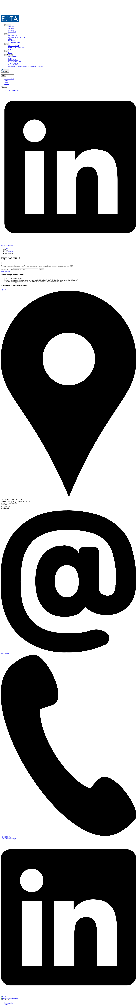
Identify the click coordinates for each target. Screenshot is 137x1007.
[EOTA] (3, 996)
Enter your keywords (7, 269)
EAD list (10, 49)
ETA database (12, 40)
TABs (10, 39)
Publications (8, 54)
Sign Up (3, 289)
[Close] (1, 263)
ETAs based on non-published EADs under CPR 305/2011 (25, 66)
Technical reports (13, 63)
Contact (6, 84)
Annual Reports (13, 56)
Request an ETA (9, 79)
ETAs (6, 33)
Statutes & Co (12, 32)
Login (6, 82)
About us (7, 25)
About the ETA (12, 35)
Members (11, 30)
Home (6, 248)
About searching (5, 271)
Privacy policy (8, 1003)
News (6, 51)
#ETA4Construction (14, 42)
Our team (11, 28)
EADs (6, 44)
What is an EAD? (13, 46)
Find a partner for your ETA (16, 37)
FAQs (6, 80)
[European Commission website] (10, 998)
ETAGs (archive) (13, 60)
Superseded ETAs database (16, 65)
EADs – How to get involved (17, 47)
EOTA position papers (14, 61)
